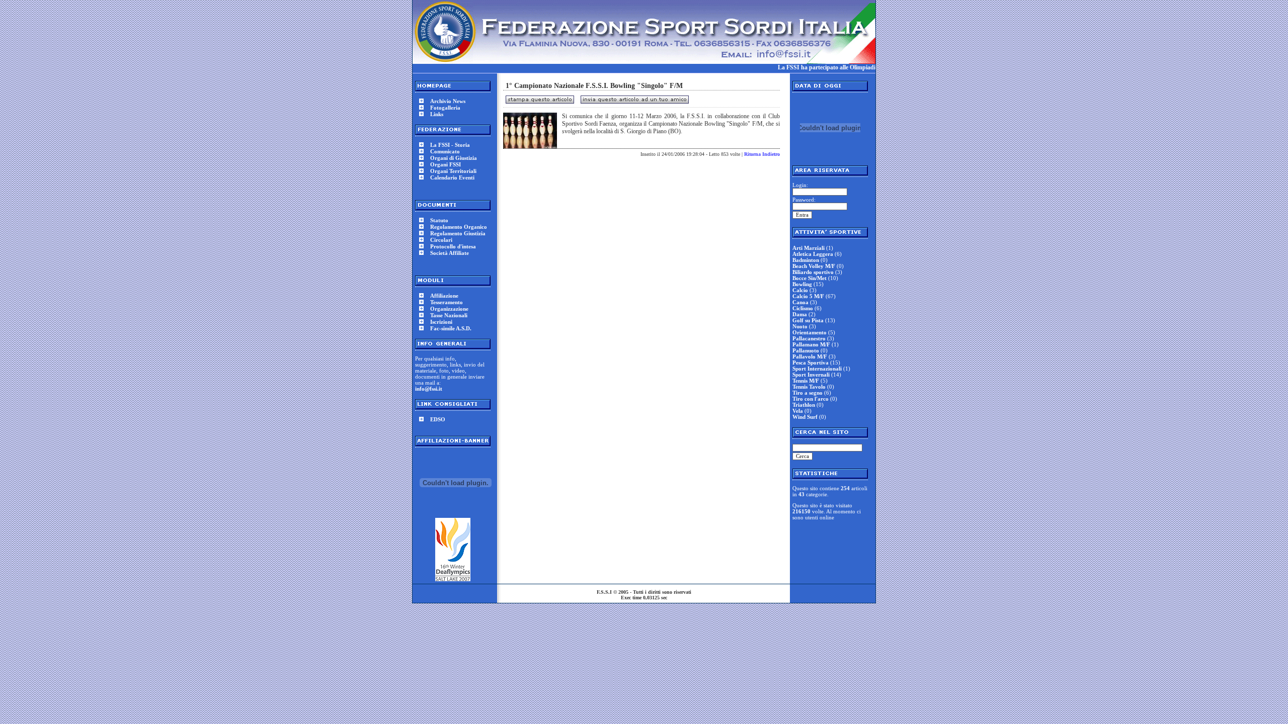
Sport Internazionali (817, 369)
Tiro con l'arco (810, 399)
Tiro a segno (807, 393)
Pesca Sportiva (810, 362)
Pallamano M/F (811, 344)
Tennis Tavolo (809, 387)
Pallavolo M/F (809, 356)
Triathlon (803, 405)
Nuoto (800, 326)
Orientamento (809, 332)
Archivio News (447, 101)
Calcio (800, 290)
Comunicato (445, 151)
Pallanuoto (805, 350)
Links (436, 114)
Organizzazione (449, 309)
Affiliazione (444, 296)
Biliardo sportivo (813, 272)
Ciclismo (802, 308)
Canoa (800, 302)
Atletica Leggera (812, 254)
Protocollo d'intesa (453, 246)
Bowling (802, 284)
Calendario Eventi (452, 177)
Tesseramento (446, 302)
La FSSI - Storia (450, 145)
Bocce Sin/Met (809, 278)
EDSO (437, 419)
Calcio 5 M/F (808, 296)
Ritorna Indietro (762, 154)
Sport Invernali (811, 375)
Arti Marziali (808, 248)
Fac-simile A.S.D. (450, 328)
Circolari (441, 240)
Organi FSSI (445, 164)
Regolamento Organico (458, 227)
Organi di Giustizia (453, 158)
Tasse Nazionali (448, 315)
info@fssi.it (428, 389)
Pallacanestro (809, 338)
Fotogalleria (445, 108)
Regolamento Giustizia (458, 233)
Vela (797, 411)
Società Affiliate (449, 253)
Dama (799, 314)
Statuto (439, 220)
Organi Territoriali (453, 171)
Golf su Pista (808, 320)
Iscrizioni (441, 322)
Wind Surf (805, 417)
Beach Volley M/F (813, 266)
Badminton (805, 260)
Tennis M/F (805, 381)
